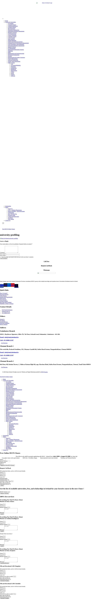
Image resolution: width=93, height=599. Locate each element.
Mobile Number (4, 461)
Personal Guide (11, 215)
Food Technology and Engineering (16, 44)
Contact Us (7, 220)
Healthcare (13, 69)
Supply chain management (14, 61)
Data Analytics (11, 39)
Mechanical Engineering (13, 54)
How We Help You (12, 214)
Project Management (13, 58)
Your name (3, 253)
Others (12, 72)
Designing (13, 66)
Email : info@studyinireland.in (9, 337)
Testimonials (11, 212)
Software (13, 75)
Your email (3, 255)
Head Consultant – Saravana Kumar (16, 211)
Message (2, 512)
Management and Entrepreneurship (16, 53)
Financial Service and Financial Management (18, 43)
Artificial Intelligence (13, 26)
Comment (2, 252)
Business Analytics (12, 32)
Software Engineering (13, 60)
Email (1, 474)
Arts (12, 64)
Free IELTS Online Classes (8, 229)
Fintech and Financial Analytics (15, 41)
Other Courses (11, 62)
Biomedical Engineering (13, 30)
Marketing (10, 51)
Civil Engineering (12, 34)
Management (14, 70)
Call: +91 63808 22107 (7, 340)
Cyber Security (11, 37)
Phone (1, 475)
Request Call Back (46, 265)
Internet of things (12, 47)
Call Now (46, 261)
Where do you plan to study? (7, 576)
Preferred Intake (3, 478)
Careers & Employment (13, 216)
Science (13, 74)
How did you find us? (5, 482)
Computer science (12, 36)
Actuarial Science (12, 24)
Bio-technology (11, 28)
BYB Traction (44, 372)
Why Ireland (11, 219)
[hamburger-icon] (2, 18)
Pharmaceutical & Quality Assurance (16, 57)
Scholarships (8, 206)
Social (12, 73)
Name (1, 459)
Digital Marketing (12, 40)
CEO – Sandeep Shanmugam (15, 210)
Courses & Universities (10, 22)
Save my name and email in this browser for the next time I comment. (17, 257)
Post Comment (4, 258)
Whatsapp (46, 270)
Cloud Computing (12, 35)
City (1, 477)
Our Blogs (10, 218)
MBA (9, 52)
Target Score (3, 462)
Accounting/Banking (16, 65)
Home (6, 20)
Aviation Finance (12, 27)
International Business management (16, 31)
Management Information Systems (16, 49)
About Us (10, 208)
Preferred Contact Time (5, 481)
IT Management (11, 48)
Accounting (10, 23)
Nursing (10, 56)
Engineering (14, 68)
